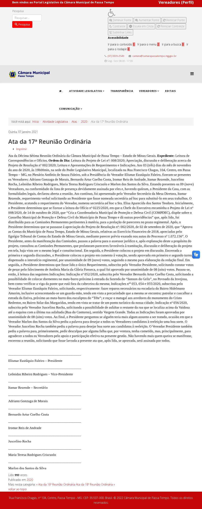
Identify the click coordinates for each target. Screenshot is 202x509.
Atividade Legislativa (85, 91)
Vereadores (148, 91)
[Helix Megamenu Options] (192, 73)
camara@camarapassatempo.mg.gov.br (154, 56)
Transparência (121, 91)
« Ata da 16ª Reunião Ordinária (55, 484)
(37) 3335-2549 (116, 56)
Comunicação (69, 108)
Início (35, 121)
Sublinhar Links (122, 32)
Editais (170, 91)
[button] (147, 13)
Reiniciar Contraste (172, 26)
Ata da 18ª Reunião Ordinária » (95, 484)
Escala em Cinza (142, 26)
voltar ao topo (17, 489)
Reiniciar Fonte (175, 20)
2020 (84, 121)
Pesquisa (18, 11)
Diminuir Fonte (121, 20)
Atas (74, 121)
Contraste (118, 26)
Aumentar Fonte (148, 20)
